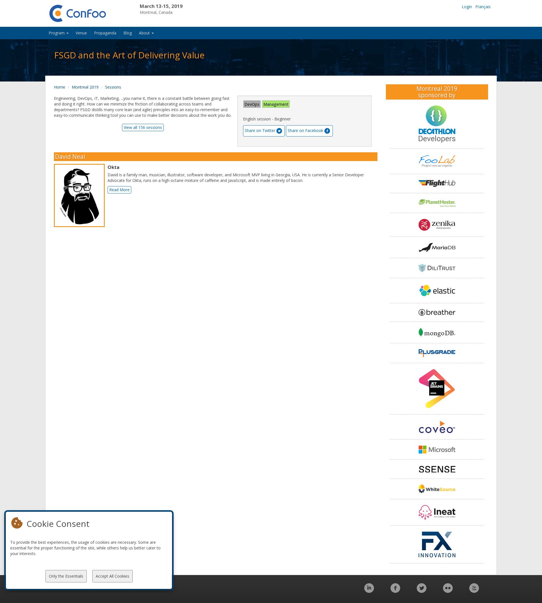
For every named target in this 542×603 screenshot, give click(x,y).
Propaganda (105, 33)
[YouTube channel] (474, 591)
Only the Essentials (66, 576)
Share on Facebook (305, 130)
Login (467, 6)
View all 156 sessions (143, 127)
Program (57, 33)
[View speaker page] (81, 195)
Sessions (113, 87)
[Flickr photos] (447, 591)
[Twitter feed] (421, 591)
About (145, 33)
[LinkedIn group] (369, 591)
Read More (119, 189)
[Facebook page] (395, 591)
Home (59, 87)
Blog (127, 33)
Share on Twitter (260, 130)
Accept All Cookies (112, 576)
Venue (81, 33)
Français (483, 6)
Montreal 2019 (85, 87)
